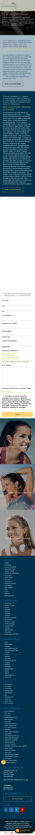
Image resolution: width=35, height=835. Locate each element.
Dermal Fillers (8, 644)
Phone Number (7, 331)
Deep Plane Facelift (10, 569)
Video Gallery (8, 692)
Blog (6, 695)
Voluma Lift (8, 677)
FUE (6, 589)
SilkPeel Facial (9, 630)
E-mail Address (7, 315)
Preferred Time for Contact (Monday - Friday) (17, 388)
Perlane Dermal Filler (10, 660)
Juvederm (7, 646)
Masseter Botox (9, 669)
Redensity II (8, 666)
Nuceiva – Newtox (10, 605)
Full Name (5, 300)
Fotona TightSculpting (11, 760)
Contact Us (8, 699)
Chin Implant (8, 585)
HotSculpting (8, 733)
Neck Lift (7, 593)
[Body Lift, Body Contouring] (17, 358)
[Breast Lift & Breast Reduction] (17, 357)
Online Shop (8, 701)
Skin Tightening (9, 719)
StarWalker (8, 729)
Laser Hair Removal (10, 750)
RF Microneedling (9, 623)
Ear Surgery (8, 575)
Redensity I (8, 664)
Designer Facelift (9, 571)
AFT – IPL (7, 713)
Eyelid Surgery (9, 577)
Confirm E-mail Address (10, 323)
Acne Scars (8, 715)
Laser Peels (8, 752)
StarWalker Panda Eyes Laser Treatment (16, 746)
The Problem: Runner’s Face (17, 492)
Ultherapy (7, 628)
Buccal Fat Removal (10, 583)
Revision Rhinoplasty (10, 567)
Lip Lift (6, 591)
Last (3, 311)
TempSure (7, 613)
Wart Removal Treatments (12, 754)
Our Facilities (8, 688)
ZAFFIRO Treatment (10, 762)
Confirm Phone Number (9, 341)
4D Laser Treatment (10, 744)
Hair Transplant (9, 587)
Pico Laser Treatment (10, 727)
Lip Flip (7, 607)
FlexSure (7, 611)
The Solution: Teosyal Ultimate (17, 540)
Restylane (7, 662)
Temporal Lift (8, 581)
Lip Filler (7, 652)
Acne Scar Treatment (10, 617)
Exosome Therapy (10, 621)
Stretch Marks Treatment (11, 756)
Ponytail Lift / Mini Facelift (12, 573)
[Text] (3, 762)
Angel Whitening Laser (11, 717)
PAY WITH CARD (17, 799)
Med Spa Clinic (9, 690)
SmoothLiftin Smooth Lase (12, 735)
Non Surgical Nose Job (11, 648)
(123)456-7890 (6, 337)
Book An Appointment (13, 84)
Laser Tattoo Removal (11, 723)
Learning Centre (9, 697)
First (3, 306)
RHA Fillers (8, 658)
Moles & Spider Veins (10, 725)
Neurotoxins (8, 603)
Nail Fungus (8, 758)
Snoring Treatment (10, 742)
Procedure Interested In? (10, 350)
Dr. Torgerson (8, 684)
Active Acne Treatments (11, 740)
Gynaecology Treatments (11, 634)
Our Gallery (8, 686)
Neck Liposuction (9, 595)
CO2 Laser (8, 721)
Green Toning (8, 748)
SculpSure (7, 609)
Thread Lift (8, 632)
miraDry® (7, 615)
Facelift (7, 563)
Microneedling (8, 619)
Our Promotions (9, 703)
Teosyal (23, 114)
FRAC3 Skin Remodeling (11, 738)
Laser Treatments (9, 711)
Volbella (7, 673)
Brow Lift (7, 579)
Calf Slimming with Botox (11, 650)
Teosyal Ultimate (17, 447)
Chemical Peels (9, 626)
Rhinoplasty (8, 565)
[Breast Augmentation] (17, 355)
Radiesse (7, 656)
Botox (6, 642)
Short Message (7, 365)
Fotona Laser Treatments (11, 731)
